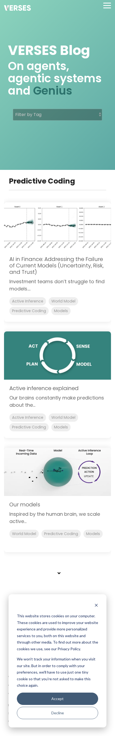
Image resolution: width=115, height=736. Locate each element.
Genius (52, 91)
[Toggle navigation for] (57, 576)
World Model (63, 301)
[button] (107, 5)
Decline (57, 713)
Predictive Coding (29, 310)
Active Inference (27, 301)
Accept (57, 698)
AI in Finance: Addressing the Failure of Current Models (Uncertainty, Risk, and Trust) (56, 265)
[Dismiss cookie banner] (96, 606)
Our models (24, 504)
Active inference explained (44, 388)
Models (61, 310)
